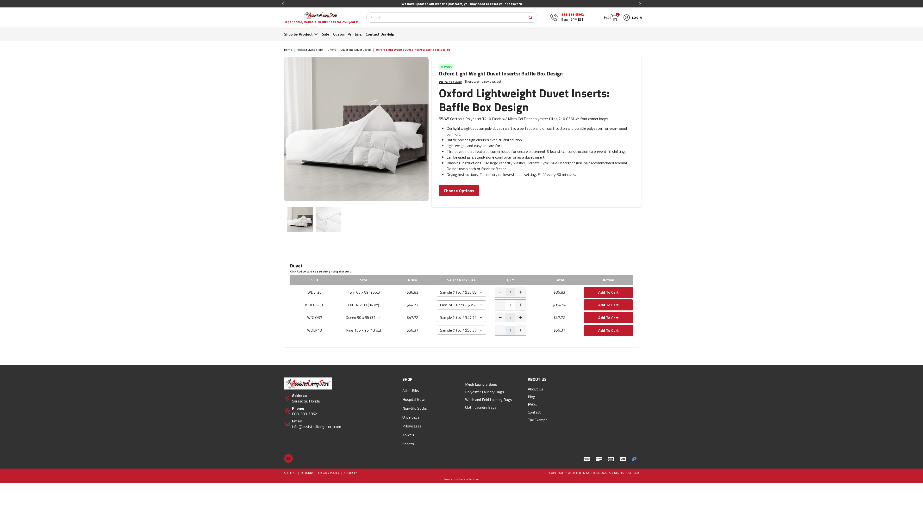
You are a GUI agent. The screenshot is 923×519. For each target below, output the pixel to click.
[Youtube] (288, 458)
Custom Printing (347, 34)
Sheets (408, 444)
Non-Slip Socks (414, 408)
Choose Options (459, 190)
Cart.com (474, 479)
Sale (325, 34)
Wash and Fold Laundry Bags (488, 399)
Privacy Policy (328, 472)
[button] (611, 17)
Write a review (450, 81)
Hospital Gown (414, 399)
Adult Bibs (410, 390)
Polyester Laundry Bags (484, 392)
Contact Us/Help (380, 34)
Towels (408, 435)
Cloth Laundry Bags (481, 407)
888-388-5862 (572, 14)
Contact (534, 412)
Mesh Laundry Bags (481, 384)
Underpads (410, 417)
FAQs (532, 404)
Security (350, 472)
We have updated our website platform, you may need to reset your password (461, 3)
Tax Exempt (537, 420)
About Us (535, 389)
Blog (531, 397)
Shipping (290, 472)
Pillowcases (411, 426)
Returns (307, 472)
